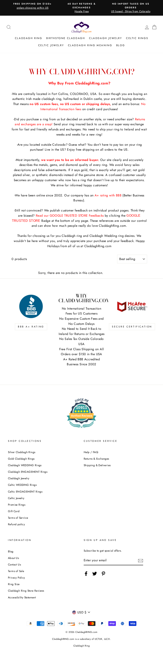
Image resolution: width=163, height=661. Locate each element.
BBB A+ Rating (31, 326)
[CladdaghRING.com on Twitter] (94, 573)
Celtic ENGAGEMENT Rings (25, 492)
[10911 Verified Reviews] (81, 428)
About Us (13, 558)
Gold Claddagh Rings (21, 459)
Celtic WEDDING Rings (22, 485)
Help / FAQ (91, 452)
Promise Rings (16, 505)
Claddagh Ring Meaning (90, 45)
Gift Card (14, 511)
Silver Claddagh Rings (21, 452)
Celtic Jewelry (51, 45)
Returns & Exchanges (96, 459)
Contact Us (14, 564)
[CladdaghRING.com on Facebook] (86, 573)
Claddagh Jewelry (105, 38)
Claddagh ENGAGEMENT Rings (27, 472)
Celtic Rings (137, 38)
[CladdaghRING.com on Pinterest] (103, 573)
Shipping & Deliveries (97, 465)
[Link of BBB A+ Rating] (31, 306)
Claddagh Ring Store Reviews (26, 591)
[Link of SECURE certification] (132, 306)
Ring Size (14, 584)
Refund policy (16, 524)
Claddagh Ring (28, 38)
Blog (120, 45)
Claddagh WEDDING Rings (25, 465)
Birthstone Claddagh (65, 38)
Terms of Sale (16, 571)
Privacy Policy (16, 578)
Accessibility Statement (22, 597)
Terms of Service (18, 518)
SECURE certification (132, 326)
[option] (32, 6)
